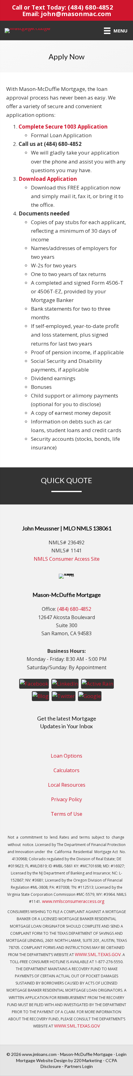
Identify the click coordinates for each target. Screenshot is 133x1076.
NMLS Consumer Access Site (67, 558)
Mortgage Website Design (41, 1060)
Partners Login (78, 1066)
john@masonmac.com (76, 13)
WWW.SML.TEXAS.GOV (98, 954)
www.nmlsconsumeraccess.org (73, 901)
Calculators (66, 770)
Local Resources (66, 784)
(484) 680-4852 (90, 7)
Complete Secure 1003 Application (63, 126)
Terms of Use (66, 813)
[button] (34, 683)
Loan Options (66, 755)
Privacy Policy (66, 799)
